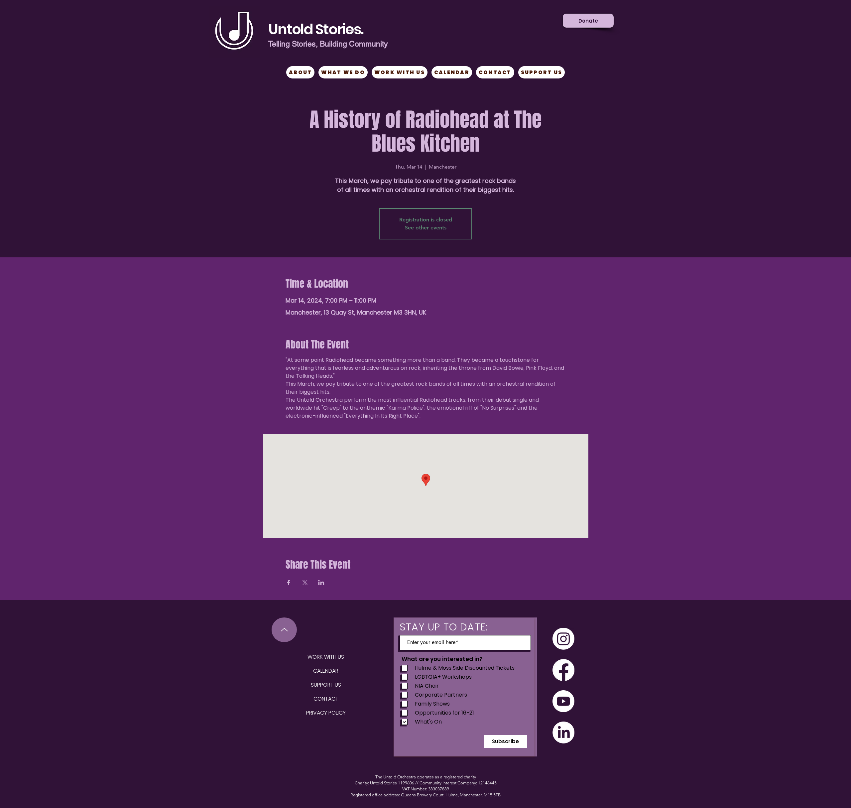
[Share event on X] (305, 582)
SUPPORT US (326, 685)
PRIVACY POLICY (326, 713)
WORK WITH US (325, 657)
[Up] (284, 629)
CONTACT (325, 699)
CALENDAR (325, 671)
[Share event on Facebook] (289, 582)
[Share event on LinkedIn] (321, 582)
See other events (425, 227)
